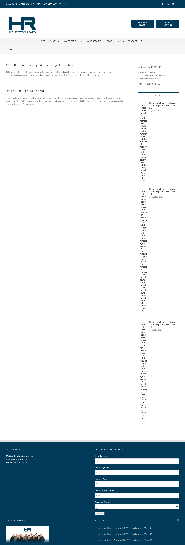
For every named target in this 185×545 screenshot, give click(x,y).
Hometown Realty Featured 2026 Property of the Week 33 (162, 324)
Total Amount (101, 456)
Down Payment (102, 467)
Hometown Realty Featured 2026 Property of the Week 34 (162, 191)
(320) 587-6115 (20, 462)
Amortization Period (104, 490)
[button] (142, 41)
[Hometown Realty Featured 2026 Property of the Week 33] (143, 322)
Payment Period (102, 502)
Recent (158, 95)
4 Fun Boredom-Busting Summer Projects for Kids (39, 65)
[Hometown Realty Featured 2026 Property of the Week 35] (143, 103)
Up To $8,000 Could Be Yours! (26, 91)
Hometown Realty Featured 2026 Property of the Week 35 (162, 105)
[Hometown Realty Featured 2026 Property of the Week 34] (143, 189)
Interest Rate (101, 479)
